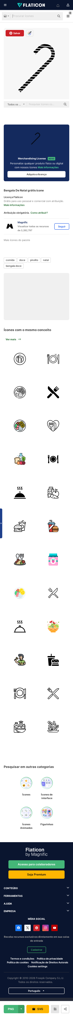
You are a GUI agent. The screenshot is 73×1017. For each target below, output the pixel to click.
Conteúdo (11, 888)
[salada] (53, 626)
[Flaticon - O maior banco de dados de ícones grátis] (31, 5)
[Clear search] (50, 16)
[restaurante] (53, 392)
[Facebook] (18, 928)
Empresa (10, 911)
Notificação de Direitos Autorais (49, 962)
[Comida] (20, 526)
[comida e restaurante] (53, 459)
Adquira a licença (36, 174)
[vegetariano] (20, 660)
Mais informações (48, 167)
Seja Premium (36, 874)
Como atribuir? (39, 212)
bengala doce (14, 265)
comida (10, 260)
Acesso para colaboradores (36, 864)
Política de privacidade (50, 958)
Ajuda (8, 903)
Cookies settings (37, 966)
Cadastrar (36, 949)
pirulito (34, 260)
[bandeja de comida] (20, 492)
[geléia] (53, 559)
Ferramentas (13, 895)
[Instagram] (45, 928)
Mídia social (36, 918)
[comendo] (53, 593)
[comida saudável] (53, 426)
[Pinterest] (36, 928)
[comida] (53, 526)
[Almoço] (20, 559)
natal (46, 260)
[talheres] (20, 693)
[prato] (20, 359)
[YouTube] (54, 928)
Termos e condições (22, 958)
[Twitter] (27, 928)
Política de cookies (18, 962)
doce (22, 260)
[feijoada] (20, 392)
